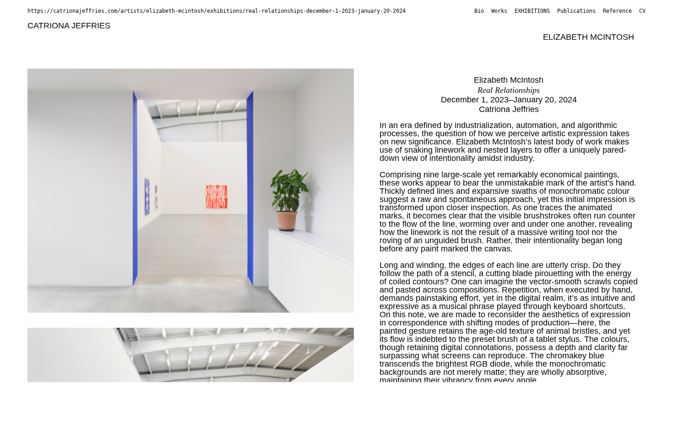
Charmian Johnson (62, 37)
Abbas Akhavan (146, 25)
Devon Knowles (245, 37)
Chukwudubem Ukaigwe (373, 48)
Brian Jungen (128, 37)
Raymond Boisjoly (270, 25)
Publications (576, 11)
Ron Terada (300, 48)
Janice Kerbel (185, 37)
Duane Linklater (310, 37)
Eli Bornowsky (336, 25)
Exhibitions (532, 11)
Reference (617, 11)
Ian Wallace (446, 48)
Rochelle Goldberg (602, 25)
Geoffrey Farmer (530, 25)
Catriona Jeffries (68, 25)
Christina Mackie (461, 37)
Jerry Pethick (119, 48)
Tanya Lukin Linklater (385, 37)
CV (642, 11)
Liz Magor (517, 37)
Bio (479, 11)
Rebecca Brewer (399, 25)
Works (499, 11)
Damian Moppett (57, 48)
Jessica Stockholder (235, 48)
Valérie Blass (206, 25)
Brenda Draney (465, 25)
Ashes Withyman (506, 48)
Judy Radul (170, 48)
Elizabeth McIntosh (588, 37)
